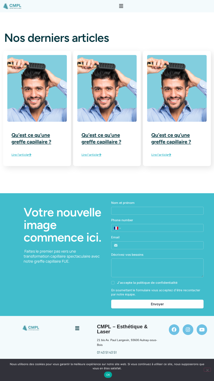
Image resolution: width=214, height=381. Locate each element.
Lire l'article (19, 154)
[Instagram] (188, 329)
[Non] (207, 370)
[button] (121, 6)
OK (108, 374)
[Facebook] (174, 329)
